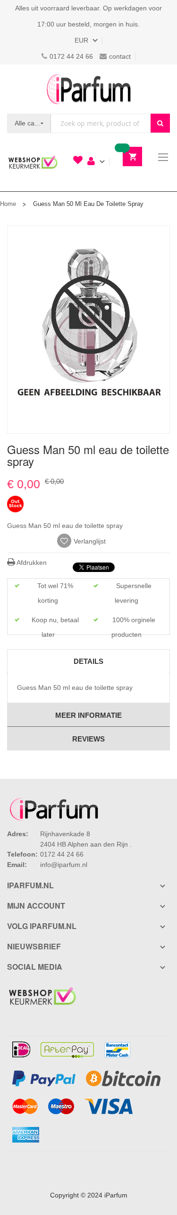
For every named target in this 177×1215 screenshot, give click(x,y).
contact (120, 56)
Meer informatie (88, 715)
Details (88, 661)
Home (8, 203)
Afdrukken (31, 562)
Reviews (88, 739)
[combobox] (101, 123)
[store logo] (88, 89)
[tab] (88, 661)
